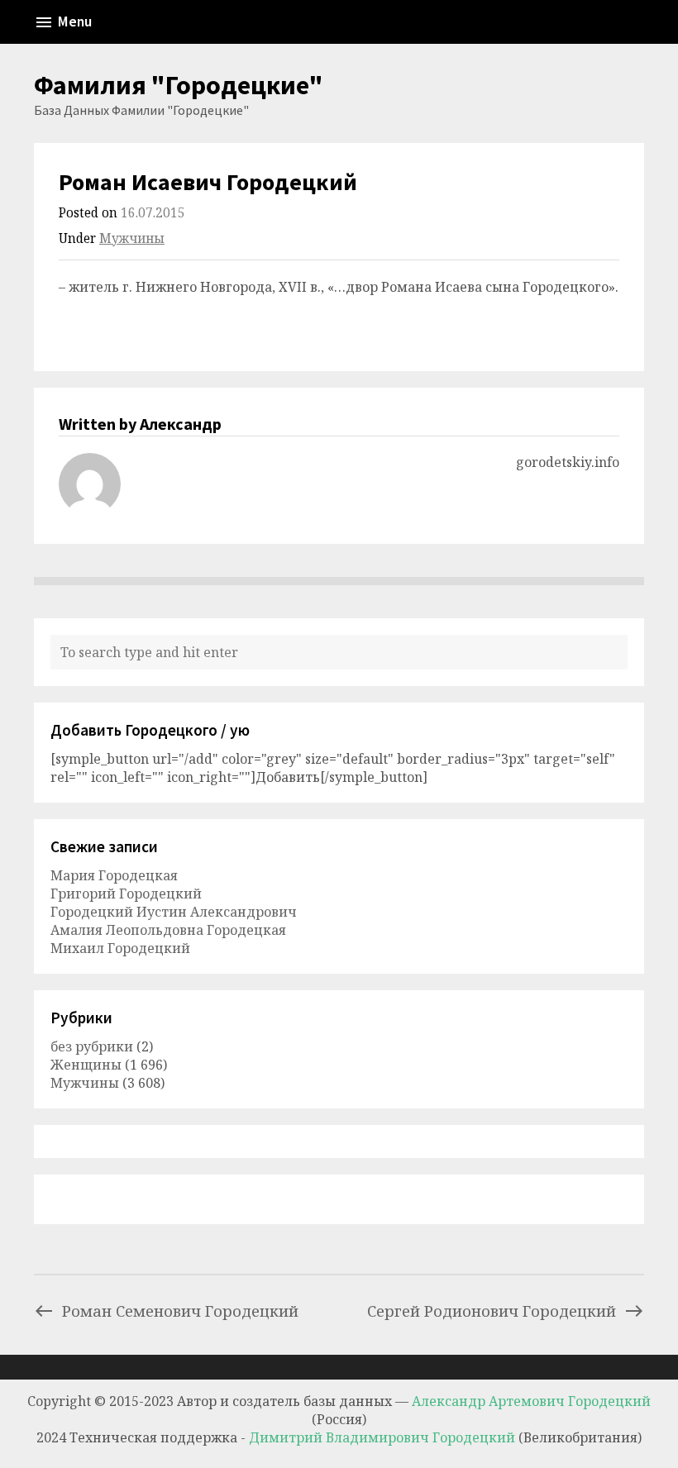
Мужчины (132, 238)
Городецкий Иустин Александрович (173, 912)
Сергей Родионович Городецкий (491, 1310)
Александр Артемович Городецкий (531, 1401)
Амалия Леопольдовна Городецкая (168, 930)
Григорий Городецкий (126, 893)
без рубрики (91, 1046)
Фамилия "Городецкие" (178, 85)
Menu (75, 21)
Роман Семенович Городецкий (180, 1310)
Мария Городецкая (114, 875)
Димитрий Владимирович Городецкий (383, 1437)
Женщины (86, 1065)
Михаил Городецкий (120, 948)
